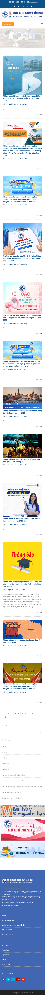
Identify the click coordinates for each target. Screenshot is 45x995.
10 (5, 717)
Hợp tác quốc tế (7, 930)
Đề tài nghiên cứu (8, 920)
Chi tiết (38, 114)
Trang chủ (17, 38)
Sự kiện (4, 752)
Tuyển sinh (7, 24)
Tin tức (4, 746)
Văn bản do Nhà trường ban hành (13, 775)
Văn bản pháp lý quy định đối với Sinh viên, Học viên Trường (22, 787)
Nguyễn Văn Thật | (13, 590)
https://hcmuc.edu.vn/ (11, 905)
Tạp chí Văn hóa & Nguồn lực (12, 792)
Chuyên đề (5, 769)
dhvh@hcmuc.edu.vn (30, 2)
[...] (4, 109)
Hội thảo (4, 916)
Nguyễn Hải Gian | (13, 104)
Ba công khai (6, 964)
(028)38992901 (13, 2)
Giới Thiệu (5, 945)
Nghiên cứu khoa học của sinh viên (13, 925)
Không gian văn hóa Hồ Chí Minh (13, 798)
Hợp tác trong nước (8, 934)
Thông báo (5, 764)
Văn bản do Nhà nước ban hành (12, 781)
